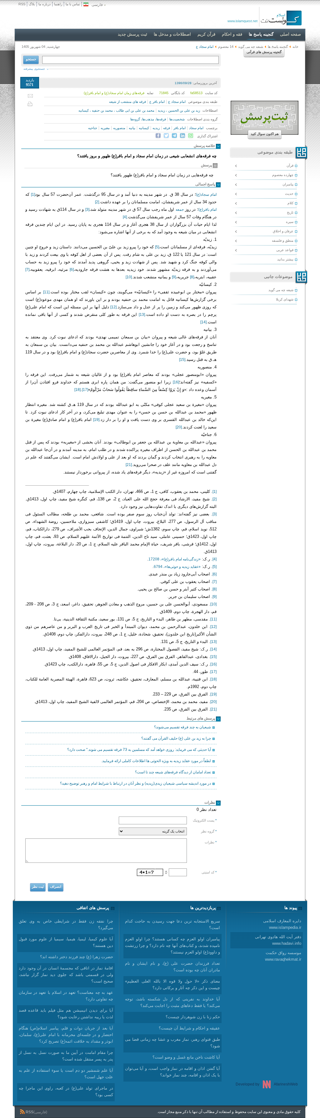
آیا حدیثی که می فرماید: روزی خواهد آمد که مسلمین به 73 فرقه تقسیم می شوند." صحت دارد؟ (139, 749)
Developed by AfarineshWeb (267, 1084)
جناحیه (92, 128)
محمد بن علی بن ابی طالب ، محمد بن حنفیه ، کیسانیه (116, 110)
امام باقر (179, 128)
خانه (295, 46)
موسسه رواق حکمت (283, 956)
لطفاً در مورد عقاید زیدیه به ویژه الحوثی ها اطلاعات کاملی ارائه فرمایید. (156, 761)
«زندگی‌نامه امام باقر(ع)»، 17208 (174, 559)
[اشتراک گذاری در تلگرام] (174, 135)
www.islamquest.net (243, 21)
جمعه (180, 209)
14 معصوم (225, 46)
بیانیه (132, 128)
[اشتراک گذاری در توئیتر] (166, 135)
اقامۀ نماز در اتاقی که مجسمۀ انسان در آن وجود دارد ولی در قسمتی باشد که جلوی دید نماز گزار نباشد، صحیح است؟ (66, 975)
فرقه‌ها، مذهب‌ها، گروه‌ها (148, 119)
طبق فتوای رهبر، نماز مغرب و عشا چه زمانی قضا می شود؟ (172, 1042)
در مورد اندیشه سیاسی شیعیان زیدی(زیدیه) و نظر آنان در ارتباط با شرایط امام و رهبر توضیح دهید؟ (135, 783)
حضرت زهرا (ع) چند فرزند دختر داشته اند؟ (76, 956)
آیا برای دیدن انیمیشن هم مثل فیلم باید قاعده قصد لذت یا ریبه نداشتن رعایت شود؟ (66, 1013)
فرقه (166, 128)
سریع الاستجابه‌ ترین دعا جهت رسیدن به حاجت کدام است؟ (172, 924)
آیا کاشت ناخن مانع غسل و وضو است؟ (186, 1057)
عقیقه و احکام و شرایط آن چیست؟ (189, 1028)
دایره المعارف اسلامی (282, 924)
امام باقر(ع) (207, 209)
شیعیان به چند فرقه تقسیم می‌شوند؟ (182, 727)
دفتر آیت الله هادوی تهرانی (278, 940)
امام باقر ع (157, 102)
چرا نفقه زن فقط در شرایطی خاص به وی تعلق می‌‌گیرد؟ (66, 924)
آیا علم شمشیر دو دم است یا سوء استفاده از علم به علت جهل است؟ (66, 1073)
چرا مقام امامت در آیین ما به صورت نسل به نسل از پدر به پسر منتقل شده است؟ (66, 1055)
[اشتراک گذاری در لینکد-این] (182, 135)
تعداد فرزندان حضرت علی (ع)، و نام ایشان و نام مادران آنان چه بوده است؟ (172, 966)
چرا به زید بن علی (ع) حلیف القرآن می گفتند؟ (176, 738)
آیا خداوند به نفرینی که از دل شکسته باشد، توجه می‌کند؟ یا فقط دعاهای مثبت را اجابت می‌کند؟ (172, 1002)
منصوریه (119, 128)
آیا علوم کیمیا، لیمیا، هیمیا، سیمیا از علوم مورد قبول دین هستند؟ (66, 942)
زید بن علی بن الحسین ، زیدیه (179, 110)
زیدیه (156, 128)
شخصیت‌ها (177, 119)
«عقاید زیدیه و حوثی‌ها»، (177, 566)
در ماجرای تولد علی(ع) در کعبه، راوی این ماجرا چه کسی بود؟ (66, 1091)
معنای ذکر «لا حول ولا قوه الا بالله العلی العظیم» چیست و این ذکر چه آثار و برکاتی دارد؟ (172, 984)
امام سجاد (196, 128)
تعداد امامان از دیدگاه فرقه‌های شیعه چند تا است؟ (173, 772)
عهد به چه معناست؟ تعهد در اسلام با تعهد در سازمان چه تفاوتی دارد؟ (66, 995)
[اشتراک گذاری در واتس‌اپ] (190, 135)
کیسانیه (144, 128)
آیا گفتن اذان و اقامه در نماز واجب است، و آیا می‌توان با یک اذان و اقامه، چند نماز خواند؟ (172, 1071)
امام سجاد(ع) (206, 194)
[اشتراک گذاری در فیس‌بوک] (158, 135)
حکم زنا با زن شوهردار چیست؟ (193, 1016)
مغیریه (105, 128)
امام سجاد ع (177, 102)
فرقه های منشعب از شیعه (127, 102)
